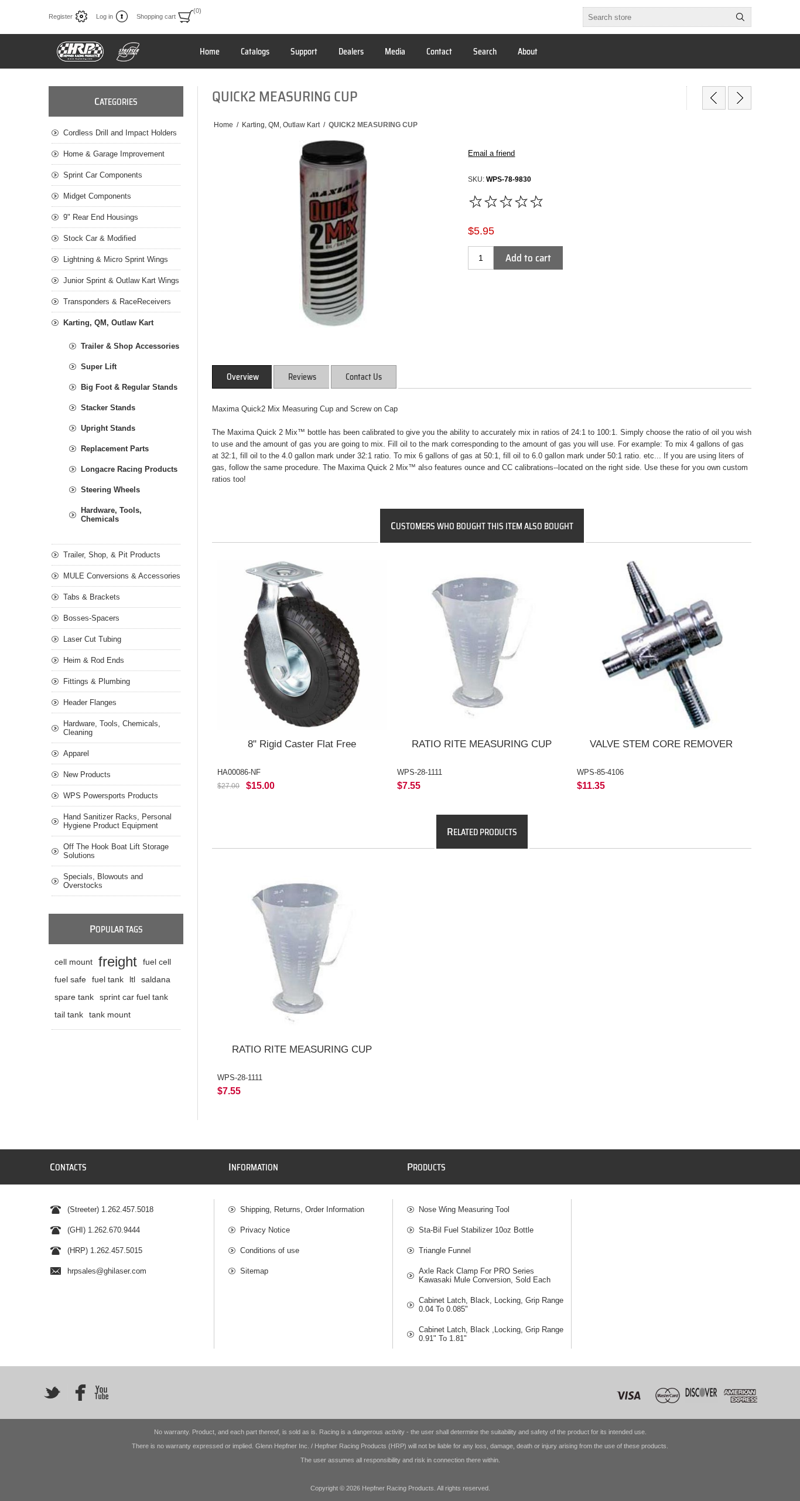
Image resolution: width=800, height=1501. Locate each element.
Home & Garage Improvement (114, 153)
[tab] (242, 377)
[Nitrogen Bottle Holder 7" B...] (714, 98)
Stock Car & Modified (99, 238)
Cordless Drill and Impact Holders (120, 132)
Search (740, 17)
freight (117, 961)
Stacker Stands (108, 407)
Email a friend (491, 153)
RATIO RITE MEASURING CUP (482, 744)
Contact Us (364, 376)
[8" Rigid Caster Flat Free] (302, 645)
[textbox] (656, 17)
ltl (132, 979)
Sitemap (254, 1271)
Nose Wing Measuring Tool (464, 1209)
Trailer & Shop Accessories (130, 346)
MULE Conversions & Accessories (121, 575)
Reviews (302, 376)
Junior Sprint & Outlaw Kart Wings (121, 280)
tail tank (68, 1014)
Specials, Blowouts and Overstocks (103, 881)
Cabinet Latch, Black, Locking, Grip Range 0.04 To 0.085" (491, 1304)
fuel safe (70, 979)
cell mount (73, 961)
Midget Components (97, 196)
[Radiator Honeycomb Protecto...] (739, 98)
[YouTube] (101, 1392)
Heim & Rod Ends (93, 660)
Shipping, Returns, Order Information (302, 1209)
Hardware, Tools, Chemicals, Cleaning (111, 728)
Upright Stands (108, 428)
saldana (155, 979)
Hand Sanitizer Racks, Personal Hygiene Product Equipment (117, 821)
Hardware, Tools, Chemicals (111, 514)
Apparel (76, 753)
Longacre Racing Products (129, 469)
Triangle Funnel (445, 1250)
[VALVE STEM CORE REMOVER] (661, 645)
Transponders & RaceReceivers (117, 301)
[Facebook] (76, 1392)
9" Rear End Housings (100, 217)
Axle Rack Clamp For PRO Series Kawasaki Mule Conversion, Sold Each (485, 1275)
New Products (87, 774)
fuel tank (108, 979)
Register (61, 16)
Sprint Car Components (102, 175)
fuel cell (157, 961)
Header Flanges (90, 702)
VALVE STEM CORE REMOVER (661, 744)
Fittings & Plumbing (96, 681)
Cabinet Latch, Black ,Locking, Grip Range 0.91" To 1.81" (491, 1334)
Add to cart (528, 258)
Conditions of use (269, 1250)
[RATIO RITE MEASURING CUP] (482, 645)
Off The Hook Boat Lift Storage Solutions (116, 851)
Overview (243, 376)
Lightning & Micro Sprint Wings (115, 259)
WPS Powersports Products (110, 795)
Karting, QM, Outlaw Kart (108, 322)
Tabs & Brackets (91, 597)
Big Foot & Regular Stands (129, 387)
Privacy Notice (265, 1230)
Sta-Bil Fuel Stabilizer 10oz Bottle (476, 1230)
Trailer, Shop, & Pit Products (111, 554)
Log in (104, 16)
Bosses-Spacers (91, 618)
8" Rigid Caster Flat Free (302, 744)
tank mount (110, 1014)
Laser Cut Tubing (92, 639)
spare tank (74, 997)
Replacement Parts (115, 448)
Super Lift (99, 366)
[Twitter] (52, 1392)
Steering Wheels (110, 489)
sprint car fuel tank (134, 997)
